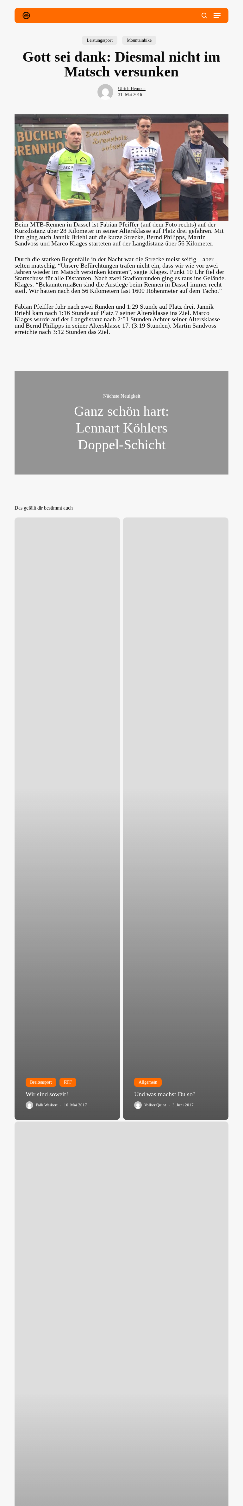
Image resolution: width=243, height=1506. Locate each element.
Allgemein (148, 1082)
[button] (217, 15)
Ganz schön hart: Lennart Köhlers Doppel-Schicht (121, 423)
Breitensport (41, 1082)
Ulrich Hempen (132, 88)
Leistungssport (100, 40)
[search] (204, 15)
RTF (68, 1082)
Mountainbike (139, 40)
